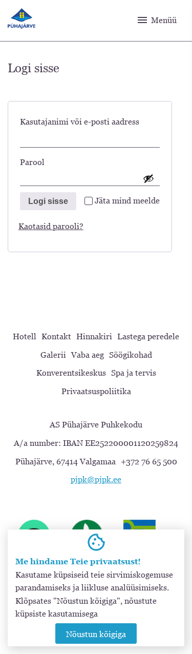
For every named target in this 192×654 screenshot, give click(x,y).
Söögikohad (130, 354)
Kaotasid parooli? (50, 226)
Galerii (53, 354)
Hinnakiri (94, 336)
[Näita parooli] (148, 178)
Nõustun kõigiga (96, 634)
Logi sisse (48, 201)
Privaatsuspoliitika (96, 391)
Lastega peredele (148, 336)
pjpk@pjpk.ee (96, 479)
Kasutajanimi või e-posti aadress (90, 121)
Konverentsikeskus (71, 372)
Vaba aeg (87, 354)
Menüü (156, 20)
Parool (49, 162)
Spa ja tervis (133, 372)
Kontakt (56, 336)
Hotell (24, 336)
